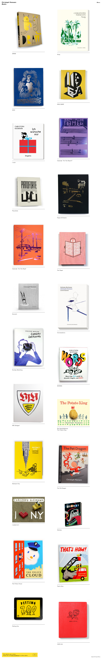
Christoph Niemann (9, 2)
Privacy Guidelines (14, 655)
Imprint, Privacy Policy (95, 656)
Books (4, 4)
